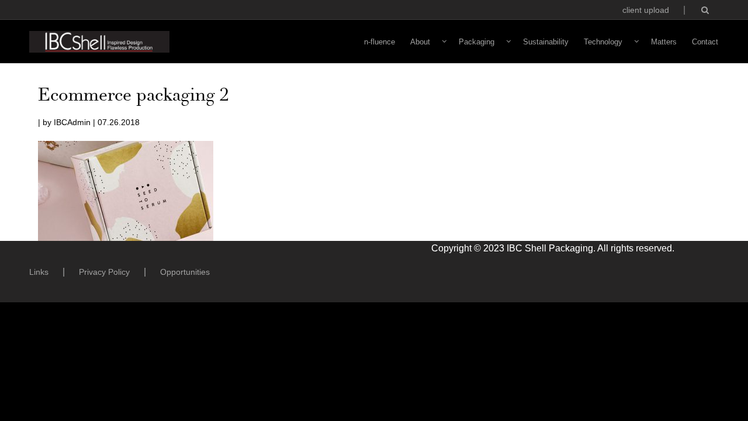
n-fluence (379, 41)
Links (39, 272)
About (420, 41)
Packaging (476, 41)
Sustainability (546, 41)
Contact (705, 41)
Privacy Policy (104, 272)
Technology (603, 41)
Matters (664, 41)
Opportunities (185, 272)
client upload (645, 10)
